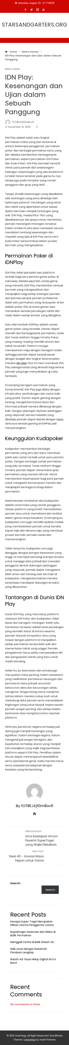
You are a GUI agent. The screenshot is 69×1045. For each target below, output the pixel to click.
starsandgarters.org (34, 24)
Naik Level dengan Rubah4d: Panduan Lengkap (28, 950)
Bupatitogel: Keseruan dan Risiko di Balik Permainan (32, 933)
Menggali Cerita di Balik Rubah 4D (32, 942)
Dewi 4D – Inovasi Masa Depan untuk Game (26, 856)
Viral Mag (29, 1039)
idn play (22, 363)
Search (15, 883)
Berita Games (12, 69)
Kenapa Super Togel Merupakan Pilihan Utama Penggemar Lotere (32, 923)
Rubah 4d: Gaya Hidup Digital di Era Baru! (33, 961)
